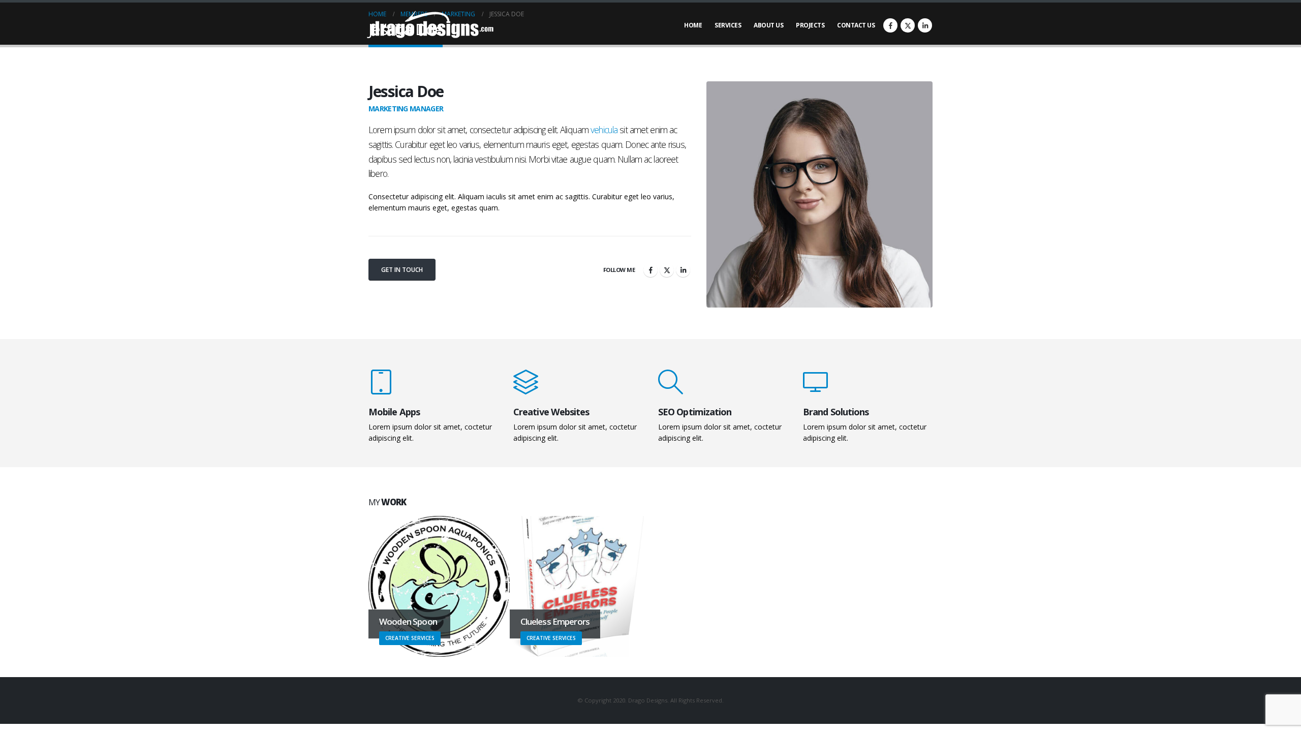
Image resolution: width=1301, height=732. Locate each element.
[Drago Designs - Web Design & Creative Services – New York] (431, 26)
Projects (810, 25)
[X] (908, 25)
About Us (768, 25)
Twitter (667, 270)
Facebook (650, 270)
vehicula (604, 130)
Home (693, 25)
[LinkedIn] (925, 25)
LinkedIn (683, 270)
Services (728, 25)
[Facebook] (890, 25)
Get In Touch (402, 269)
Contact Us (856, 25)
